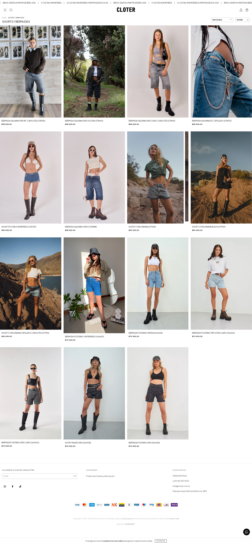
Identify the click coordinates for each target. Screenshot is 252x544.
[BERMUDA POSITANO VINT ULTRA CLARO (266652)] (221, 283)
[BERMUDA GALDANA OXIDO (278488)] (94, 177)
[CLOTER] (20, 486)
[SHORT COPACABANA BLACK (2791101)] (221, 177)
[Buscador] (10, 10)
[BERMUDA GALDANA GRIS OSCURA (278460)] (94, 71)
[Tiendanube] (124, 519)
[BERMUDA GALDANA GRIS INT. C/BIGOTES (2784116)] (30, 71)
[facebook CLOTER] (12, 486)
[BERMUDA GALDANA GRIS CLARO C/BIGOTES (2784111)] (158, 71)
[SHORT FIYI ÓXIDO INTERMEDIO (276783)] (30, 177)
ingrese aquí (174, 518)
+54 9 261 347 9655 (181, 481)
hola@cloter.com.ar (181, 486)
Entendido (160, 541)
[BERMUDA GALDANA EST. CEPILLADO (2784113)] (221, 71)
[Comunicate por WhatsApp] (246, 532)
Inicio (4, 18)
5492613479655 (180, 476)
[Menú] (5, 10)
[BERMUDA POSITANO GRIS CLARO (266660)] (30, 393)
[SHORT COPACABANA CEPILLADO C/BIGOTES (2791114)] (30, 283)
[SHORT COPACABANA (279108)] (158, 177)
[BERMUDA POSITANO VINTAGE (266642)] (158, 283)
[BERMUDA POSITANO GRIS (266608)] (158, 393)
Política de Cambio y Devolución (100, 476)
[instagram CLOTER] (5, 486)
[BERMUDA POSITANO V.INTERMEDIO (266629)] (94, 285)
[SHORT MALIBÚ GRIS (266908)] (94, 393)
